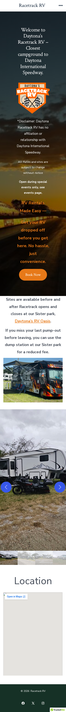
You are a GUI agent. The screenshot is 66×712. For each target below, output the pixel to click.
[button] (33, 480)
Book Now (33, 274)
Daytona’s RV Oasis (32, 321)
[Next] (59, 487)
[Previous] (6, 487)
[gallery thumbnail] (9, 558)
